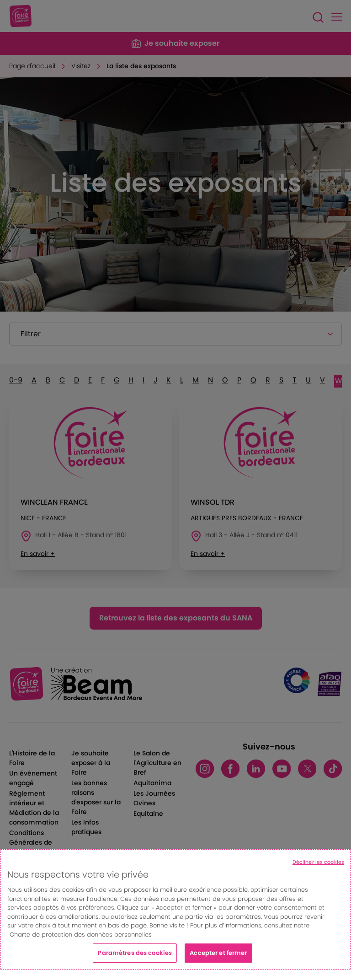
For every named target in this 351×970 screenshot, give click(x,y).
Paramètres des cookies (135, 952)
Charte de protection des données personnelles (81, 934)
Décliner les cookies (318, 862)
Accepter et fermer (218, 952)
